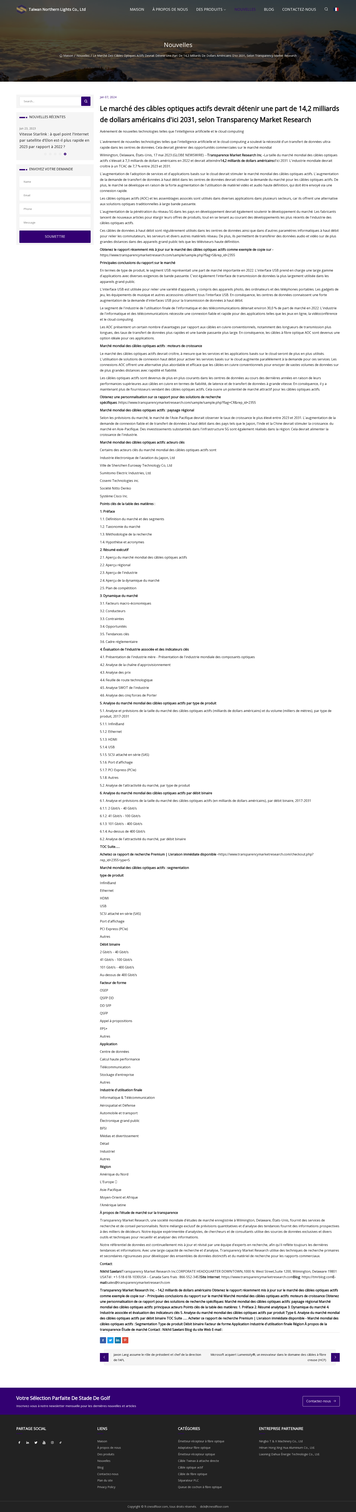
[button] (45, 153)
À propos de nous (170, 9)
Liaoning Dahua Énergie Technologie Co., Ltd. (289, 1454)
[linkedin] (28, 1443)
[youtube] (44, 1443)
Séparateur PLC (188, 1480)
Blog (269, 9)
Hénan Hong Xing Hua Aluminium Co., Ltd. (287, 1448)
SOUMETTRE (55, 236)
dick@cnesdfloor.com (214, 1506)
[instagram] (52, 1443)
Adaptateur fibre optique (194, 1448)
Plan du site (105, 1480)
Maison (137, 9)
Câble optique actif (190, 1467)
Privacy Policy (106, 1487)
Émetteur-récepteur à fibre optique (201, 1441)
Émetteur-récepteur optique (196, 1454)
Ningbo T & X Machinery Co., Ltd (281, 1441)
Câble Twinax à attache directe (198, 1461)
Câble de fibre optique (192, 1474)
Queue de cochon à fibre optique (200, 1487)
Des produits (209, 9)
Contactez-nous (299, 9)
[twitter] (36, 1443)
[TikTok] (60, 1443)
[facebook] (19, 1443)
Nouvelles (245, 9)
